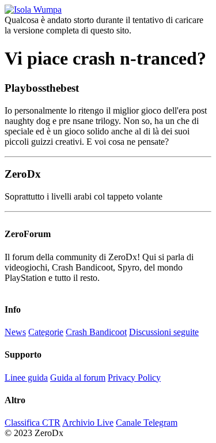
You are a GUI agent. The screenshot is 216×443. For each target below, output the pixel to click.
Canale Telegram (146, 422)
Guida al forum (77, 377)
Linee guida (26, 377)
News (15, 332)
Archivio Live (87, 422)
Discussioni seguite (164, 332)
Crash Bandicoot (96, 332)
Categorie (45, 332)
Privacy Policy (134, 377)
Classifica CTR (32, 422)
